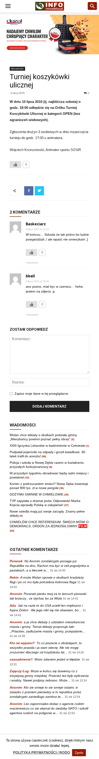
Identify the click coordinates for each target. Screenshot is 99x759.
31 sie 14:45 (57, 570)
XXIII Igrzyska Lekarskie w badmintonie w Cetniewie (47, 445)
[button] (92, 6)
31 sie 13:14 (79, 680)
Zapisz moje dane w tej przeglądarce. (42, 393)
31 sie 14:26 (76, 652)
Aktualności (17, 68)
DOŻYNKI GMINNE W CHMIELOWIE (36, 494)
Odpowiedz (32, 262)
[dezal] (49, 34)
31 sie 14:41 (70, 598)
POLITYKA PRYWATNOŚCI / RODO (41, 752)
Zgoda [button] (79, 752)
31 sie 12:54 (72, 696)
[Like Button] (15, 164)
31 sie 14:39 (17, 636)
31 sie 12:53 (67, 713)
